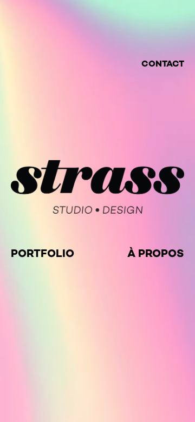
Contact (162, 63)
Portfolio (42, 253)
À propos (155, 253)
